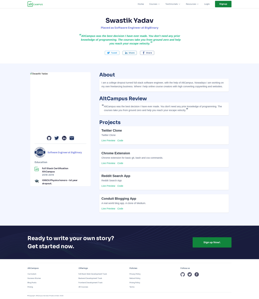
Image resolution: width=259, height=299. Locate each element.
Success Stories (34, 278)
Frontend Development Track (91, 283)
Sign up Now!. (212, 242)
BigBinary (151, 27)
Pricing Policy (135, 283)
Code (120, 140)
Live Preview (108, 140)
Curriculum (32, 274)
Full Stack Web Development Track (93, 274)
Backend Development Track (90, 278)
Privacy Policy (135, 274)
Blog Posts (32, 283)
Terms (132, 287)
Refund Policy (135, 278)
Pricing (30, 287)
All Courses (83, 287)
